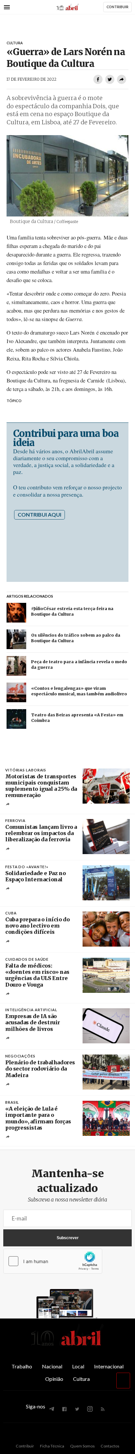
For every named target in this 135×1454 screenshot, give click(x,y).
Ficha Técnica (52, 1446)
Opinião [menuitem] (54, 1379)
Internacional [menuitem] (109, 1366)
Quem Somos (82, 1446)
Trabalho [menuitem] (21, 1366)
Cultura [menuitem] (81, 1379)
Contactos (110, 1446)
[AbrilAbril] (67, 1346)
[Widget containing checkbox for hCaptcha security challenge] (52, 1261)
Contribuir (25, 1446)
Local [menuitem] (78, 1366)
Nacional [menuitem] (52, 1366)
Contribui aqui (39, 514)
